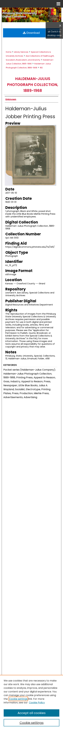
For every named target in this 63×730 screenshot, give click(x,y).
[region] (31, 702)
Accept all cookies (32, 713)
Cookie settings (18, 699)
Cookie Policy (37, 702)
